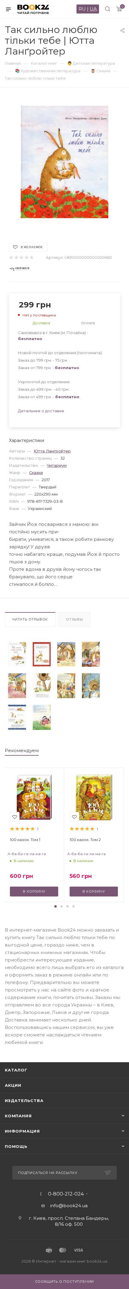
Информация (22, 1131)
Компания (18, 1115)
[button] (55, 906)
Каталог (16, 1070)
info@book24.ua (69, 1205)
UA (93, 9)
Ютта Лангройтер (52, 451)
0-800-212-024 (66, 1194)
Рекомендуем (22, 750)
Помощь (16, 1146)
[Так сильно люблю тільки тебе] (17, 654)
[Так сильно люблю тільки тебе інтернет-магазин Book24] (65, 162)
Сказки (36, 472)
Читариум (57, 465)
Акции (13, 1085)
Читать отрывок (30, 619)
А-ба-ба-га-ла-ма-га (27, 854)
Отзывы (74, 619)
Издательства (24, 1100)
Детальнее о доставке (41, 410)
